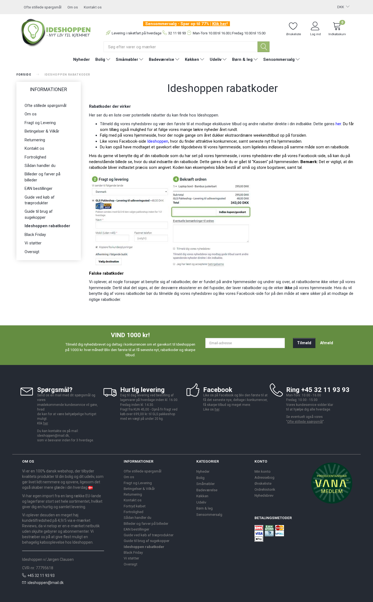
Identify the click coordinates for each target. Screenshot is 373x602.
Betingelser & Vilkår (42, 131)
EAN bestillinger (38, 188)
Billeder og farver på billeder (42, 177)
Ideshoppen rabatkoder (47, 225)
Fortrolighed (35, 157)
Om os (72, 7)
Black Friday (35, 234)
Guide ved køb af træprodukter (40, 200)
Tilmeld (304, 343)
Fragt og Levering (40, 122)
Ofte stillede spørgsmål (42, 7)
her (338, 123)
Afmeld (326, 343)
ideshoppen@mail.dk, (53, 436)
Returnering (35, 139)
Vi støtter (33, 243)
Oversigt (32, 251)
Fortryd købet (135, 506)
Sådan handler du (40, 165)
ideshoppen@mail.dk (46, 582)
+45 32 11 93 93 (41, 575)
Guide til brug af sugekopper (39, 214)
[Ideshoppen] (55, 31)
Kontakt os (93, 7)
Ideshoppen (157, 141)
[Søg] (263, 46)
